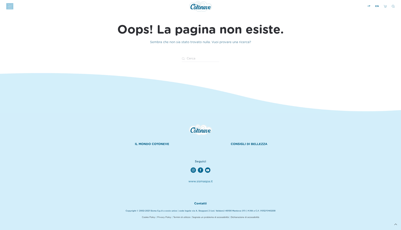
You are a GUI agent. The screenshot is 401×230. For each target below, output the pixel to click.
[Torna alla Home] (200, 6)
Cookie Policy (148, 217)
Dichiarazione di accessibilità (245, 217)
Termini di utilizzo (181, 217)
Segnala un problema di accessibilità (210, 217)
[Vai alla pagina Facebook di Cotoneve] (200, 170)
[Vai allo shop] (385, 6)
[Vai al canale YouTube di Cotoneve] (208, 170)
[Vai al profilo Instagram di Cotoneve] (193, 170)
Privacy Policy (164, 217)
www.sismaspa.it (200, 181)
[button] (9, 6)
